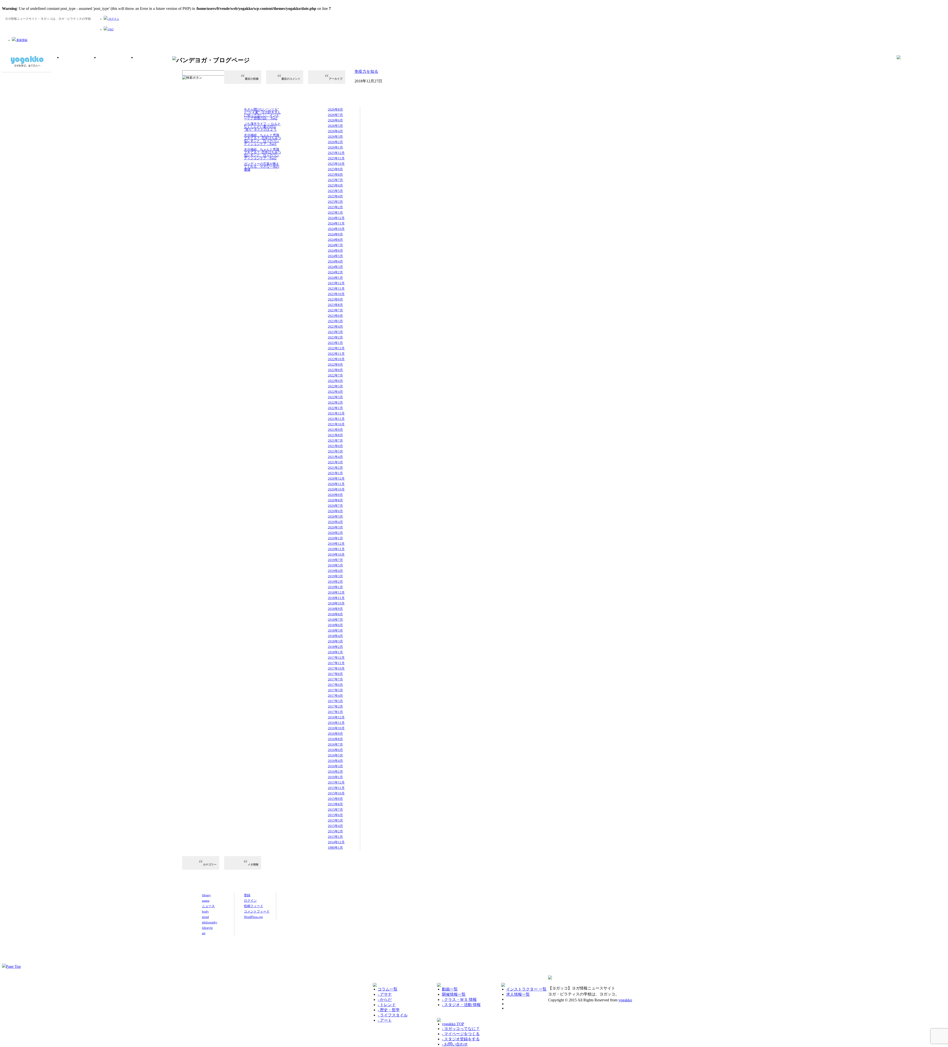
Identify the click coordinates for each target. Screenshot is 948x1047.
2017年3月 (335, 701)
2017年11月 (336, 663)
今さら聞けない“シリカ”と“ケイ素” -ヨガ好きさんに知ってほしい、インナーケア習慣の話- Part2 (262, 114)
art (203, 933)
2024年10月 (336, 229)
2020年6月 (335, 511)
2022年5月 (335, 386)
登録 (247, 895)
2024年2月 (335, 272)
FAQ (111, 29)
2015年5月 (335, 820)
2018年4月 (335, 636)
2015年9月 (335, 799)
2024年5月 (335, 256)
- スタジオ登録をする (461, 1039)
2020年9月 (335, 495)
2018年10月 (336, 603)
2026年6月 (335, 120)
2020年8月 (335, 500)
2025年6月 (335, 185)
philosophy (209, 922)
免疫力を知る (366, 71)
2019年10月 (336, 554)
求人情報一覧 (518, 994)
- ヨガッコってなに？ (461, 1029)
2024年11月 (336, 223)
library (79, 65)
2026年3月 (335, 136)
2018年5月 (335, 630)
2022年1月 (335, 408)
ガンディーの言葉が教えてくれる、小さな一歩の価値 (261, 166)
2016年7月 (335, 744)
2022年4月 (335, 391)
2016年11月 (336, 723)
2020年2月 (335, 533)
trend (205, 917)
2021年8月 (335, 435)
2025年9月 (335, 169)
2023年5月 (335, 321)
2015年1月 (335, 837)
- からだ (385, 999)
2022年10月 (336, 359)
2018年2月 (335, 647)
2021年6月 (335, 446)
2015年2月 (335, 831)
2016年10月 (336, 728)
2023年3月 (335, 332)
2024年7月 (335, 245)
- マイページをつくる (461, 1034)
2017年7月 (335, 679)
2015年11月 (336, 788)
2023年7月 (335, 310)
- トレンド (387, 1005)
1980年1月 (335, 847)
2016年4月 (335, 761)
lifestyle (207, 928)
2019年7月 (335, 560)
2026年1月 (335, 147)
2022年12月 (336, 348)
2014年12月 (336, 842)
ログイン (113, 18)
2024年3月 (335, 267)
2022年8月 (335, 370)
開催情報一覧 (454, 994)
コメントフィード (257, 911)
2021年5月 (335, 451)
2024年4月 (335, 261)
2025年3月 (335, 202)
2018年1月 (335, 652)
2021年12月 (336, 413)
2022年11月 (336, 353)
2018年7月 (335, 619)
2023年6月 (335, 316)
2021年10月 (336, 424)
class (116, 65)
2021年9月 (335, 429)
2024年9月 (335, 234)
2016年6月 (335, 750)
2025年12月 (336, 153)
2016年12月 (336, 717)
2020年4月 (335, 522)
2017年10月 (336, 668)
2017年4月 (335, 695)
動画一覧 (450, 989)
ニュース (208, 906)
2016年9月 (335, 733)
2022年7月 (335, 375)
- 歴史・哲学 (389, 1010)
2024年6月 (335, 250)
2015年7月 (335, 809)
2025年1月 (335, 212)
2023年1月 (335, 343)
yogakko (625, 1000)
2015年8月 (335, 804)
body (205, 911)
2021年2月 (335, 467)
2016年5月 (335, 755)
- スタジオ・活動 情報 (461, 1005)
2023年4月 (335, 326)
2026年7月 (335, 115)
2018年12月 (336, 592)
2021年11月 (336, 419)
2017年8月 (335, 674)
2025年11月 (336, 158)
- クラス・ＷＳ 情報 (459, 999)
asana (205, 900)
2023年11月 (336, 288)
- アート (385, 1020)
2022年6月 (335, 381)
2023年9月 (335, 299)
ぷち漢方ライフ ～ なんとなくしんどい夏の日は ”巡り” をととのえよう (262, 126)
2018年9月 (335, 609)
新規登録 (21, 39)
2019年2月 (335, 581)
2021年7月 (335, 440)
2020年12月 (336, 478)
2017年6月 (335, 685)
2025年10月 (336, 164)
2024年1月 (335, 278)
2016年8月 (335, 739)
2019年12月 (336, 543)
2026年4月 (335, 131)
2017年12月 (336, 657)
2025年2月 (335, 207)
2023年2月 (335, 337)
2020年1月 (335, 538)
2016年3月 (335, 766)
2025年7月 (335, 180)
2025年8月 (335, 174)
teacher (153, 65)
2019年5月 (335, 565)
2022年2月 (335, 402)
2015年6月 (335, 815)
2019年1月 (335, 587)
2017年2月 (335, 706)
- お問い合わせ (455, 1044)
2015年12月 (336, 782)
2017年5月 (335, 690)
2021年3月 (335, 462)
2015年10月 (336, 793)
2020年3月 (335, 527)
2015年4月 (335, 826)
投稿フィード (253, 906)
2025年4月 (335, 196)
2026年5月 (335, 126)
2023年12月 (336, 283)
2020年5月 (335, 516)
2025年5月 (335, 191)
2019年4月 (335, 571)
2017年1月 (335, 712)
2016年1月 (335, 777)
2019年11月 (336, 549)
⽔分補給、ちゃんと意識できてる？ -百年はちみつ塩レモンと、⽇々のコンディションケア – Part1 (262, 139)
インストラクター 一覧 (526, 989)
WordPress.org (253, 917)
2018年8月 (335, 614)
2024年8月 (335, 240)
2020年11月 (336, 484)
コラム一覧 (387, 989)
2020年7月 (335, 505)
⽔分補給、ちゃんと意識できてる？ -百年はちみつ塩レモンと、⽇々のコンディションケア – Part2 (262, 154)
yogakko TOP (453, 1024)
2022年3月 (335, 397)
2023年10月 (336, 294)
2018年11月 (336, 598)
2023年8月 (335, 305)
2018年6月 (335, 625)
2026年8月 (335, 109)
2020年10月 (336, 489)
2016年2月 (335, 771)
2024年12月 (336, 218)
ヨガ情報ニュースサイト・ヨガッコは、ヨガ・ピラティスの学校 (26, 61)
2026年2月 (335, 142)
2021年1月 (335, 473)
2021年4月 (335, 457)
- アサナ (385, 994)
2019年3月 (335, 576)
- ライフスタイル (393, 1015)
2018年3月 (335, 641)
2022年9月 (335, 364)
